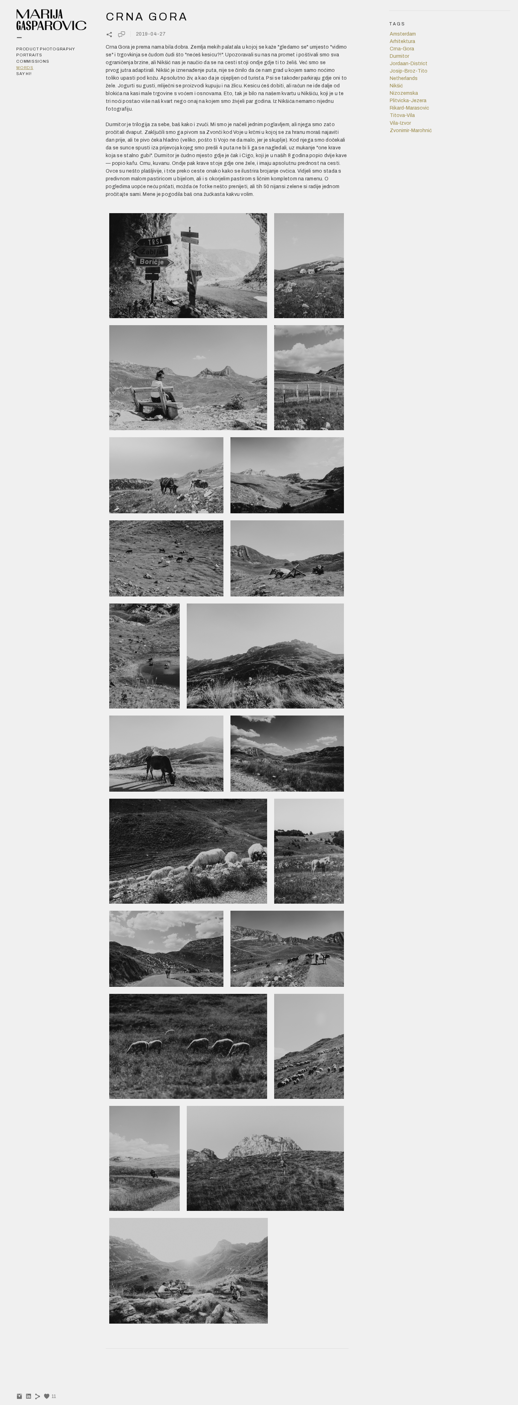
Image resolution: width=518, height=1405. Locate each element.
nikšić (396, 85)
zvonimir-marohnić (411, 130)
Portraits (29, 55)
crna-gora (402, 48)
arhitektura (402, 41)
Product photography (45, 49)
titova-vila (402, 115)
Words (24, 68)
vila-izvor (400, 123)
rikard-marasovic (409, 108)
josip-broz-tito (408, 71)
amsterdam (403, 34)
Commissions (32, 61)
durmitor (399, 56)
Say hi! (23, 74)
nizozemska (404, 93)
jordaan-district (408, 63)
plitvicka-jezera (408, 100)
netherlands (404, 78)
